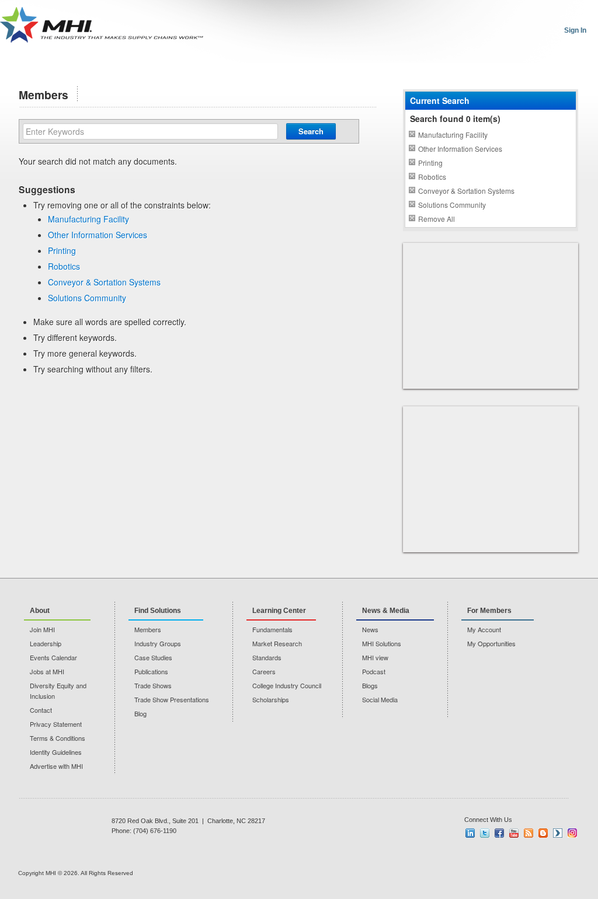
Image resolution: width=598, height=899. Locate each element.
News (370, 629)
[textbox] (150, 131)
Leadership (45, 643)
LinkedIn (470, 833)
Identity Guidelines (56, 752)
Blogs (370, 685)
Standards (266, 657)
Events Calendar (53, 657)
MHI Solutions (381, 643)
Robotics (64, 266)
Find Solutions (157, 611)
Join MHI (42, 629)
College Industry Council (286, 685)
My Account (484, 629)
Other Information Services (97, 235)
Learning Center (279, 611)
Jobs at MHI (47, 671)
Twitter (484, 833)
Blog (140, 713)
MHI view (375, 657)
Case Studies (153, 657)
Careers (264, 671)
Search (311, 131)
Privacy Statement (56, 724)
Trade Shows (153, 685)
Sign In (575, 30)
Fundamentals (272, 629)
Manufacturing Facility (88, 219)
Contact (41, 710)
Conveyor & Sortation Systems (104, 282)
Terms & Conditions (57, 738)
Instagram (572, 833)
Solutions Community (87, 298)
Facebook (499, 833)
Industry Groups (157, 643)
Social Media (380, 699)
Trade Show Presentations (171, 699)
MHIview (557, 833)
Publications (151, 671)
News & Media (385, 611)
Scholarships (270, 699)
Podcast (373, 671)
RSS (528, 833)
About (40, 611)
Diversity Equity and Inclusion (58, 691)
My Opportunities (491, 643)
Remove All (436, 219)
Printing (62, 250)
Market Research (277, 643)
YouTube (514, 833)
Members (147, 629)
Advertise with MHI (56, 766)
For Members (489, 611)
